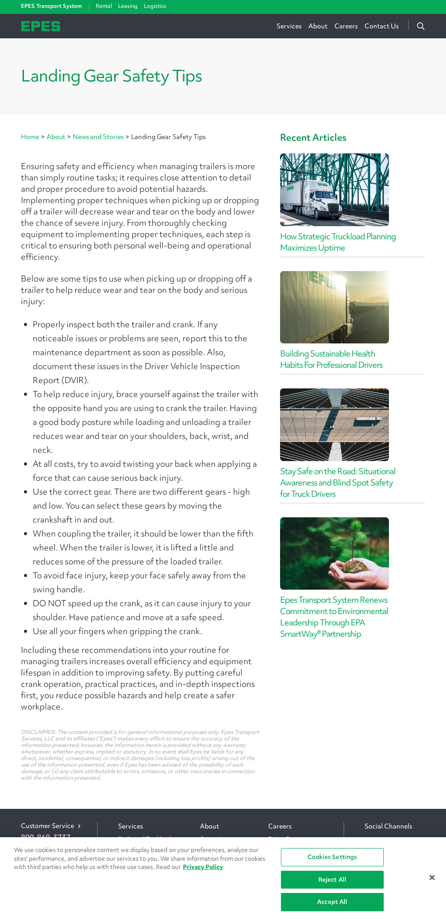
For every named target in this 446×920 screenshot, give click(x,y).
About (318, 26)
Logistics (155, 6)
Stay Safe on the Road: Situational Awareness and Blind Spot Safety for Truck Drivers (337, 482)
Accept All (332, 902)
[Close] (432, 877)
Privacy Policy (203, 867)
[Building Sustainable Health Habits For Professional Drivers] (334, 307)
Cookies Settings (332, 857)
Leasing (128, 6)
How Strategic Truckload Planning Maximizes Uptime (338, 242)
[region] (223, 878)
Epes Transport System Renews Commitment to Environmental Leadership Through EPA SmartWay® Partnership (334, 616)
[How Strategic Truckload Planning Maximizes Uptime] (334, 189)
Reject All (332, 879)
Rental (104, 6)
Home (30, 136)
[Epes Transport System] (41, 25)
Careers (346, 26)
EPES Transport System (51, 6)
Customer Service (47, 826)
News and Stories (98, 136)
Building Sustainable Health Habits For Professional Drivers (331, 359)
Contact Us (382, 26)
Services (289, 26)
